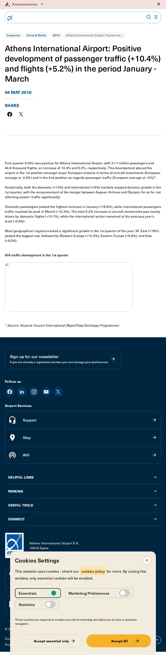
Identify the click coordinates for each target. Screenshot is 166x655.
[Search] (148, 17)
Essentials (28, 593)
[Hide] (158, 4)
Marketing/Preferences (89, 593)
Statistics (27, 604)
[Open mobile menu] (156, 17)
